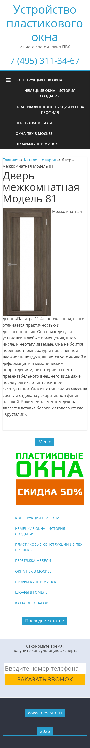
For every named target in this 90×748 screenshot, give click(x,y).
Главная (10, 160)
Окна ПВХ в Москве (34, 133)
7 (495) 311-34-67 (45, 60)
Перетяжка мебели (34, 123)
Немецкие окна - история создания (50, 93)
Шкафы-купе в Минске (38, 143)
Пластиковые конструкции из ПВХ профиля (50, 109)
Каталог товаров (40, 160)
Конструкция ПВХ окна (39, 80)
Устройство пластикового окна (44, 22)
